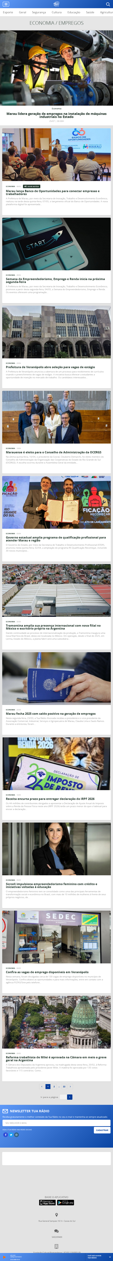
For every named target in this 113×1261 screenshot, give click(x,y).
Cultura (57, 12)
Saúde (90, 12)
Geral (22, 12)
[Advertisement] (56, 1159)
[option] (56, 77)
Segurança (39, 12)
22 (64, 1086)
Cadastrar (102, 1130)
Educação (74, 12)
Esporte (8, 12)
